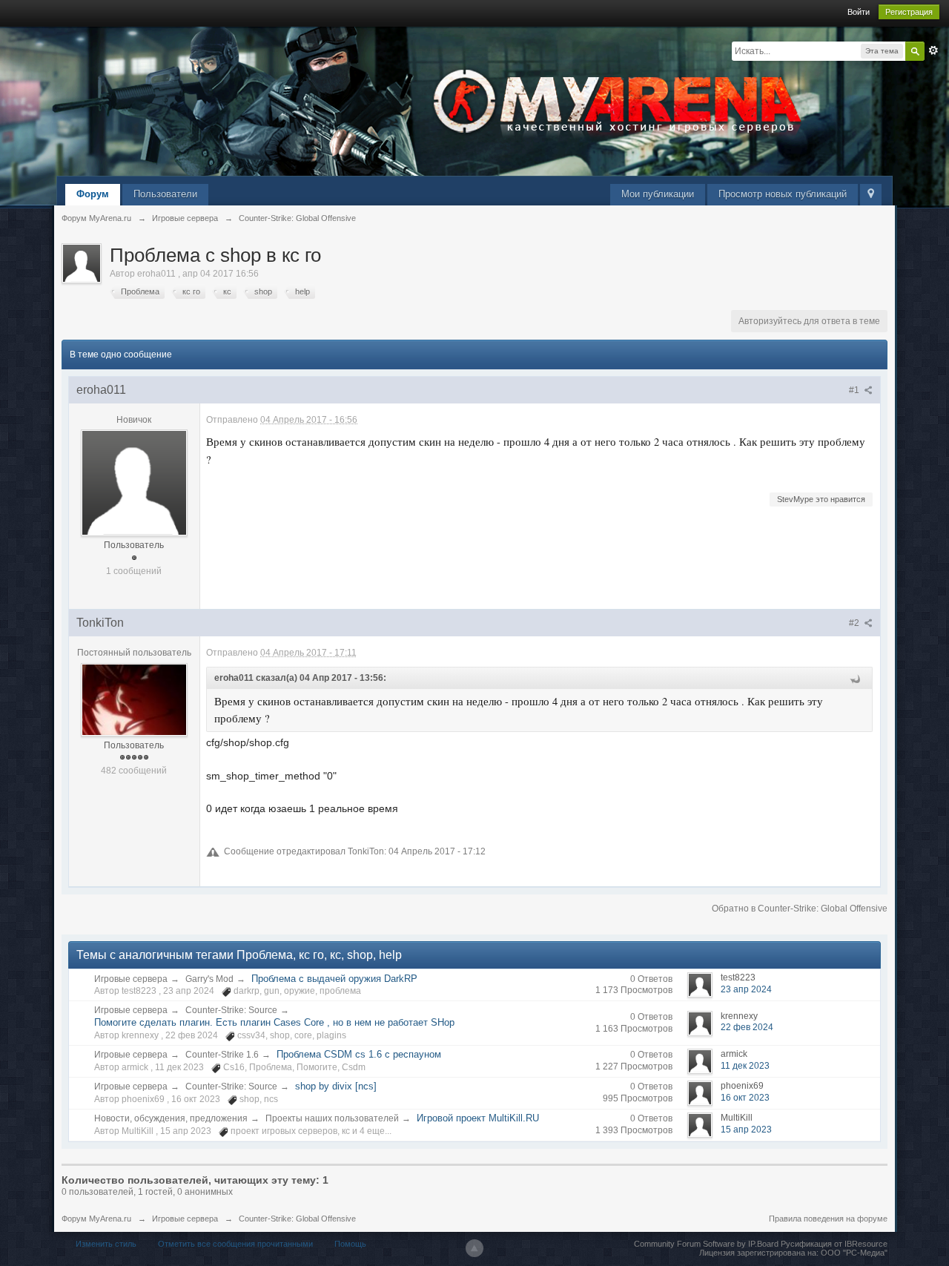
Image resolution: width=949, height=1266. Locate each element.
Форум (92, 194)
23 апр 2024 (746, 989)
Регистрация (909, 11)
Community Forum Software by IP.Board (706, 1243)
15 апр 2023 (746, 1129)
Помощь (350, 1243)
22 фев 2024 (747, 1027)
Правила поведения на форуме (828, 1218)
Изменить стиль (106, 1243)
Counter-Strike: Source (231, 1010)
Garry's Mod (209, 979)
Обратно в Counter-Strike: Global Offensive (799, 908)
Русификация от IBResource (832, 1243)
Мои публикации (657, 194)
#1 (855, 390)
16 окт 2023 (745, 1097)
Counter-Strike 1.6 (222, 1054)
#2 (855, 623)
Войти (858, 11)
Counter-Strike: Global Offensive (297, 1218)
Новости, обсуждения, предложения (171, 1118)
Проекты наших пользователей (332, 1118)
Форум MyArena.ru (96, 1218)
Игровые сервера (131, 979)
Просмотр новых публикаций (782, 194)
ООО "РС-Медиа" (854, 1252)
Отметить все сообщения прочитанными (235, 1243)
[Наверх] (474, 1248)
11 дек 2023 (745, 1066)
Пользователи (165, 194)
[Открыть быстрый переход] (871, 194)
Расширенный (933, 50)
